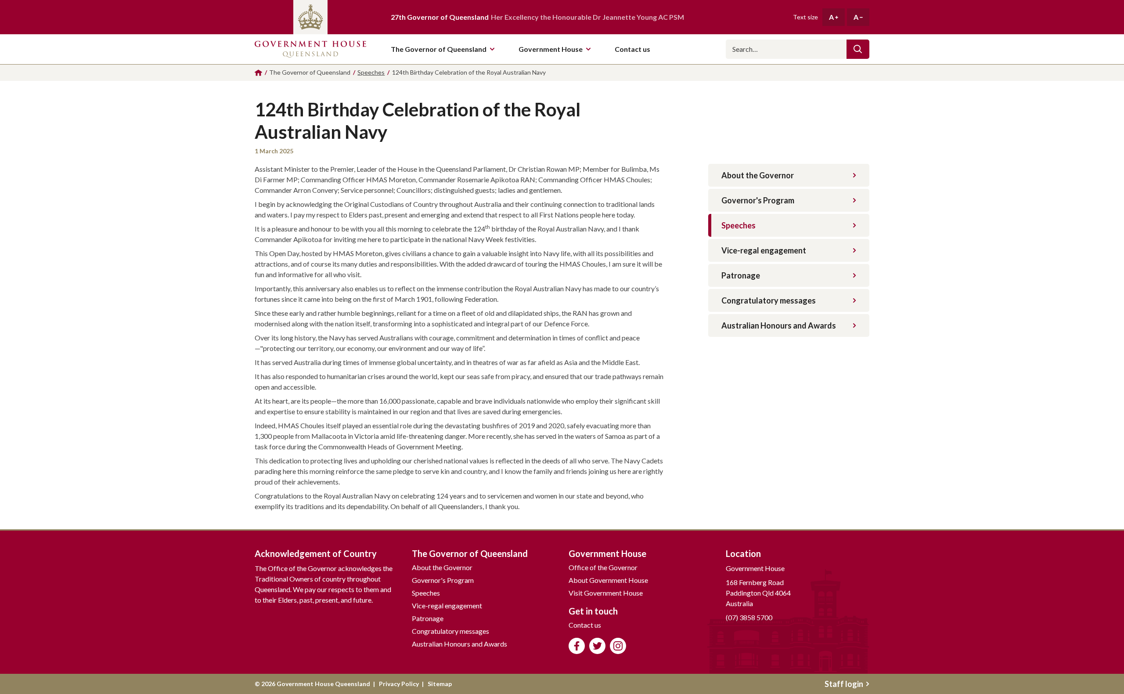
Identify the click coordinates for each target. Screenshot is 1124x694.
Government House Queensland (310, 49)
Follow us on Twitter (597, 646)
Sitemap (440, 683)
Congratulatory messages (768, 300)
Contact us (585, 625)
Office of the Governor (603, 567)
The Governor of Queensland (438, 49)
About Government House (608, 580)
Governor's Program (757, 200)
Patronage (740, 275)
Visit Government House (606, 593)
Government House (551, 49)
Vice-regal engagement (763, 250)
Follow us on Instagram (618, 646)
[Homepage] (258, 73)
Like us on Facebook (577, 646)
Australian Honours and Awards (778, 325)
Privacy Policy (399, 683)
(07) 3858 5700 (749, 617)
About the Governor (757, 175)
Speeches (738, 225)
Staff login (844, 684)
